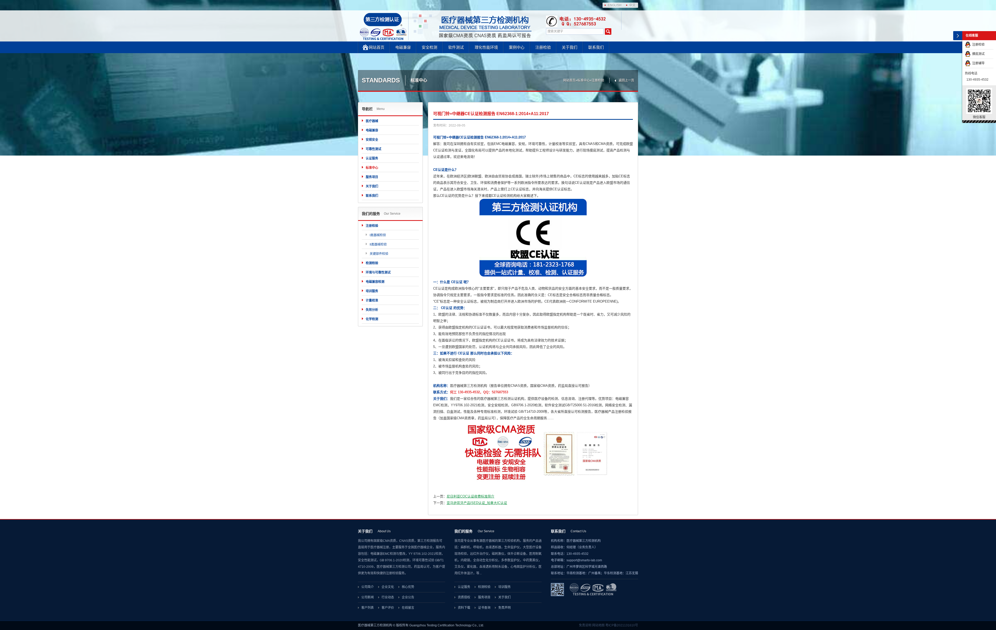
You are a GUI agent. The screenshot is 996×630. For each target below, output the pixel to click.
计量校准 (372, 300)
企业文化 (388, 587)
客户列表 (367, 608)
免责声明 (504, 608)
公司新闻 (367, 597)
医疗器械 (372, 121)
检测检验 (372, 263)
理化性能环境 (486, 47)
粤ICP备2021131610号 (621, 625)
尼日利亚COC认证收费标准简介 (470, 496)
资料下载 (464, 608)
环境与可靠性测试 (378, 272)
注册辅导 (978, 63)
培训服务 (372, 291)
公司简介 (367, 587)
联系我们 (596, 47)
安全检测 (429, 47)
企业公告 (408, 597)
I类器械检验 (378, 235)
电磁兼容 (403, 47)
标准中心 (583, 80)
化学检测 (372, 319)
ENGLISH (614, 5)
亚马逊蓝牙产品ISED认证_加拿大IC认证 (477, 503)
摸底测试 (978, 54)
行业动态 (388, 597)
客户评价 (388, 608)
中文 (632, 5)
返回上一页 (626, 80)
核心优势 (408, 587)
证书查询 (484, 608)
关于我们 (569, 47)
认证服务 (372, 158)
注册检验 (543, 47)
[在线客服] (957, 35)
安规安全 (372, 140)
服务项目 (372, 177)
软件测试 (456, 47)
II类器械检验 (378, 244)
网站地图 (598, 625)
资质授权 (464, 597)
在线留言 (408, 608)
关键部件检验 (379, 254)
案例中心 (516, 47)
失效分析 (372, 310)
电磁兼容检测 (375, 282)
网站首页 (376, 47)
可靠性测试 (373, 149)
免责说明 (585, 625)
